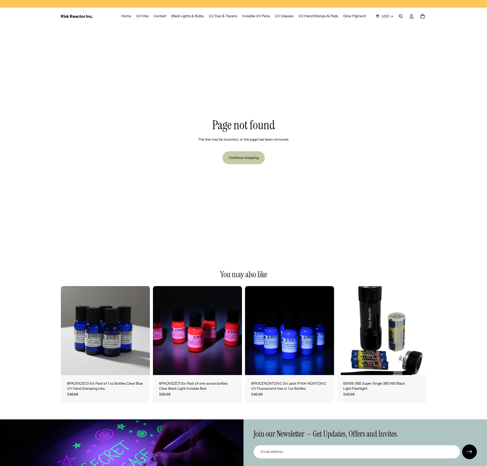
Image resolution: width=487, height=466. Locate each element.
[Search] (400, 16)
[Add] (142, 367)
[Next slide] (142, 330)
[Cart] (422, 16)
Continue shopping (244, 157)
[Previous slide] (68, 330)
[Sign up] (469, 451)
